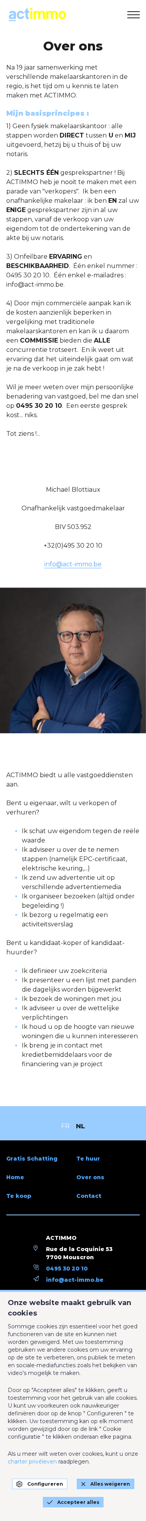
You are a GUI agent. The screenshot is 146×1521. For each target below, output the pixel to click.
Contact (88, 1195)
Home (15, 1177)
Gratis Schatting (32, 1158)
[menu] (133, 14)
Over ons (90, 1177)
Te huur (88, 1158)
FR (65, 1126)
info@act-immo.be (73, 564)
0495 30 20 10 (67, 1268)
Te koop (18, 1195)
